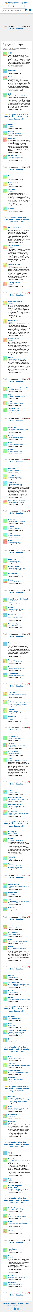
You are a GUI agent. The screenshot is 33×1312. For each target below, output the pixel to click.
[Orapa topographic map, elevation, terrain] (5, 542)
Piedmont (13, 745)
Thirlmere (11, 660)
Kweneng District (14, 264)
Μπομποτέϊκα (12, 811)
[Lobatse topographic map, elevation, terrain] (5, 209)
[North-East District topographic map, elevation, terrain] (5, 234)
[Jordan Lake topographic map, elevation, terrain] (5, 1167)
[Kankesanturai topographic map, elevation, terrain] (5, 675)
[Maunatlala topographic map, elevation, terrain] (5, 489)
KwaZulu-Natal (20, 1098)
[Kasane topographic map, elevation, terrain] (5, 581)
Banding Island (13, 832)
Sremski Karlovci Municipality (18, 599)
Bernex (10, 946)
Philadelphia (12, 155)
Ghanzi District (13, 246)
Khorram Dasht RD (13, 903)
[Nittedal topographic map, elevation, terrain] (5, 977)
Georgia (18, 410)
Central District (13, 339)
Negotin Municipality (13, 696)
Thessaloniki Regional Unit (15, 867)
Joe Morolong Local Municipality (15, 1186)
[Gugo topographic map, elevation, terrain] (5, 396)
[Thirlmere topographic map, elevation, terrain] (5, 661)
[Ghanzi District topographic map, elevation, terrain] (5, 253)
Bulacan (11, 125)
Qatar (10, 1039)
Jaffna (10, 1057)
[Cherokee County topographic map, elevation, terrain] (5, 410)
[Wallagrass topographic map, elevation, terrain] (5, 1065)
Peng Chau (11, 991)
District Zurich (23, 96)
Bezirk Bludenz (23, 941)
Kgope (10, 533)
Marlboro (11, 998)
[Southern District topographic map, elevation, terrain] (5, 327)
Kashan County (25, 901)
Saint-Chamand (13, 982)
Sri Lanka (10, 609)
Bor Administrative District (19, 694)
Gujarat (13, 429)
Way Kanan (23, 1277)
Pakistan (10, 738)
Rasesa (10, 436)
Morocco (10, 1108)
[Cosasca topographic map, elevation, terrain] (5, 746)
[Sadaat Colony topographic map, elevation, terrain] (5, 738)
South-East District (19, 359)
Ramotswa (11, 520)
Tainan (14, 1025)
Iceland (10, 1251)
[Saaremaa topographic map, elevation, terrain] (5, 1128)
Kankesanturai (13, 674)
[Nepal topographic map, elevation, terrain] (5, 83)
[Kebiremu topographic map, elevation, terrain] (5, 711)
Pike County (23, 1210)
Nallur (10, 667)
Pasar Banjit (12, 1276)
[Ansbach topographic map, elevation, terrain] (5, 1231)
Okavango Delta (13, 566)
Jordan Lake (12, 1159)
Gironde (26, 1072)
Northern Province (19, 668)
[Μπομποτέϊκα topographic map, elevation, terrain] (5, 813)
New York (18, 999)
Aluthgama (12, 716)
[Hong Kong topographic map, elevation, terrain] (5, 71)
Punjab (15, 738)
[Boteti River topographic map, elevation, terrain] (5, 561)
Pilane (10, 443)
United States (11, 157)
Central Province (18, 609)
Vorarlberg (15, 941)
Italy (9, 745)
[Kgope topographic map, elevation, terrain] (5, 535)
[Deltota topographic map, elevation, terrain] (5, 609)
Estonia (10, 1123)
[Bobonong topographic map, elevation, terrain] (5, 470)
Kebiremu (11, 709)
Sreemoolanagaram (15, 804)
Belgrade (11, 131)
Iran (9, 901)
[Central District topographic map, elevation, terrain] (5, 346)
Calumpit (22, 396)
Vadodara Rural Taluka (23, 429)
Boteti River (12, 559)
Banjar (26, 799)
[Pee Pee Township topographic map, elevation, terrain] (5, 1209)
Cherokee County (14, 408)
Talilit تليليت (21, 1109)
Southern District (14, 320)
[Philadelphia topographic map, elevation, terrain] (5, 158)
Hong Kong (12, 70)
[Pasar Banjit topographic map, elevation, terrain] (5, 1277)
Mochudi (11, 449)
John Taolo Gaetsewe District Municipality (18, 1190)
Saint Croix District (18, 617)
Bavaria (16, 1232)
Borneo (10, 1256)
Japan (9, 1018)
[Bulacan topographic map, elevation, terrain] (5, 126)
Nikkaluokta (12, 1283)
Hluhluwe (11, 1096)
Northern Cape (20, 1189)
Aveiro (15, 927)
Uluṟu (10, 1179)
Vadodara (10, 431)
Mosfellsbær (12, 1249)
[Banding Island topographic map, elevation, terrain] (5, 833)
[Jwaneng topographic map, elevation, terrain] (5, 177)
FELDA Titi (11, 857)
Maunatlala (12, 482)
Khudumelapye (13, 573)
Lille (9, 1215)
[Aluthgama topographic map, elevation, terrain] (5, 718)
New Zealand (11, 894)
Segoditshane (13, 752)
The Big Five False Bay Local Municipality (19, 1100)
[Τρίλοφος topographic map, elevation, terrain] (5, 703)
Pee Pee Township (14, 1208)
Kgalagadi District (19, 502)
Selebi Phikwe (13, 183)
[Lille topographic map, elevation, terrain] (5, 1216)
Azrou (10, 1106)
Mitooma (15, 711)
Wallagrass (12, 1064)
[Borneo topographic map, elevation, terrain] (5, 1264)
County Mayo (16, 934)
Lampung (16, 1277)
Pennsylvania (19, 157)
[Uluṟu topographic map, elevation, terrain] (5, 1180)
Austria (10, 941)
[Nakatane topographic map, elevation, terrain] (5, 1018)
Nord (24, 1216)
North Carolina (20, 1161)
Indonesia (10, 799)
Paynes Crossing (14, 1077)
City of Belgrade (16, 133)
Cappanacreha (13, 933)
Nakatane (11, 1017)
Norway (10, 977)
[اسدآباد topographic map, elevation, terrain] (5, 902)
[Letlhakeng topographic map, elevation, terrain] (5, 477)
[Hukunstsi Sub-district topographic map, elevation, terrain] (5, 502)
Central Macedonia (18, 703)
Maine (17, 1065)
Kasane (10, 580)
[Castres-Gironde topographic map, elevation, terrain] (5, 1072)
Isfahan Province (15, 901)
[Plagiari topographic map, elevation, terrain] (5, 866)
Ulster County (26, 999)
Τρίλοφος (11, 701)
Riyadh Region (19, 840)
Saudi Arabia (11, 840)
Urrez (10, 1222)
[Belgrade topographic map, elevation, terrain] (5, 133)
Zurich (10, 94)
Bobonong (11, 468)
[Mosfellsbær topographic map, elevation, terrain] (5, 1250)
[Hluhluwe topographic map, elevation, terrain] (5, 1100)
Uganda (10, 711)
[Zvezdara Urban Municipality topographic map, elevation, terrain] (5, 389)
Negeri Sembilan (18, 859)
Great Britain (12, 1114)
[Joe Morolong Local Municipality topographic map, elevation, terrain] (5, 1189)
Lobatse (11, 208)
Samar (10, 1152)
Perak (15, 833)
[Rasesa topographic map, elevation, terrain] (5, 437)
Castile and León (16, 1223)
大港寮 (10, 1024)
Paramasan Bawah (14, 797)
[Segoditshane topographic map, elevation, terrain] (5, 753)
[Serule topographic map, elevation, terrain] (5, 767)
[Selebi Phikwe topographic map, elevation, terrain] (5, 184)
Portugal (10, 927)
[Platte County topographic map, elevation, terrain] (5, 625)
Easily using (16, 117)
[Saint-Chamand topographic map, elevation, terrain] (5, 985)
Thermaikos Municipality (17, 1031)
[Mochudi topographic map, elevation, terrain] (5, 451)
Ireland (9, 934)
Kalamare (11, 527)
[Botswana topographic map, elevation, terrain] (5, 145)
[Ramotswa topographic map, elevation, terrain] (5, 521)
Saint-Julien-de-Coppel (20, 986)
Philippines (11, 126)
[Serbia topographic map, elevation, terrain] (5, 59)
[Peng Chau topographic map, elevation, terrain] (5, 992)
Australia (10, 662)
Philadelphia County (13, 159)
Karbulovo (11, 693)
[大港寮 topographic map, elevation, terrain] (5, 1025)
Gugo (10, 395)
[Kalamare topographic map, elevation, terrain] (5, 528)
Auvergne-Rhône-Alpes (19, 948)
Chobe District (18, 582)
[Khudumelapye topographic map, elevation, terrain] (5, 574)
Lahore (20, 738)
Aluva (17, 806)
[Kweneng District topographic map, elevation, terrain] (5, 271)
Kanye (10, 402)
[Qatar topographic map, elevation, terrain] (5, 1040)
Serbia (10, 53)
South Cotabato (19, 886)
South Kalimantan (19, 799)
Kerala (13, 806)
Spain (9, 1223)
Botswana (11, 138)
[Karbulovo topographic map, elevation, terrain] (5, 695)
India (9, 429)
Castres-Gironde (14, 1071)
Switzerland (11, 96)
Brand (10, 940)
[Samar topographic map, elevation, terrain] (5, 1153)
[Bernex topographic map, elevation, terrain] (5, 953)
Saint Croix (12, 614)
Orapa (10, 540)
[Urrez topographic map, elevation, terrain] (5, 1224)
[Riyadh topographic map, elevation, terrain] (5, 846)
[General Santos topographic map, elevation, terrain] (5, 886)
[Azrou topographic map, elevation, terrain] (5, 1108)
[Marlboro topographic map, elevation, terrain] (5, 999)
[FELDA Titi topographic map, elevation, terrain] (5, 858)
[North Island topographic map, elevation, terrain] (5, 894)
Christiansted (11, 619)
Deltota (10, 607)
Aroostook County (25, 1065)
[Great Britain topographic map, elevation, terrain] (5, 1116)
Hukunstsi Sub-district (16, 501)
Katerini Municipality (21, 704)
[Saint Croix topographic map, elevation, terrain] (5, 617)
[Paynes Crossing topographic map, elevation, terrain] (5, 1079)
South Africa (11, 1098)
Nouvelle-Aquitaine (18, 1072)
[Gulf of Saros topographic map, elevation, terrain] (5, 909)
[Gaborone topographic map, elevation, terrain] (5, 197)
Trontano (14, 746)
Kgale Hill (11, 791)
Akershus (15, 977)
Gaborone (11, 190)
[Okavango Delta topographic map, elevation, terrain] (5, 568)
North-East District (15, 227)
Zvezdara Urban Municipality (18, 388)
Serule (10, 759)
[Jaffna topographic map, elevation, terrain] (5, 1058)
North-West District (15, 302)
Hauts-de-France (17, 1216)
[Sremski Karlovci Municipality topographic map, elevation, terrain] (5, 601)
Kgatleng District (14, 283)
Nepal (10, 77)
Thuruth (22, 806)
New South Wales (18, 662)
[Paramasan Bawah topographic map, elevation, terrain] (5, 799)
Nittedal (11, 976)
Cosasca (11, 743)
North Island (12, 893)
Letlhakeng (12, 475)
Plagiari (10, 864)
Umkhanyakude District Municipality (17, 1100)
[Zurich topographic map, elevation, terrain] (5, 101)
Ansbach (11, 1230)
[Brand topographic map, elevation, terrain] (5, 941)
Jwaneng (11, 176)
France (10, 948)
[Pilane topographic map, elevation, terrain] (5, 444)
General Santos (13, 884)
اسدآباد (10, 899)
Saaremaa (11, 1121)
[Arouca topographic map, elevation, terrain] (5, 927)
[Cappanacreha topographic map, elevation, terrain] (5, 934)
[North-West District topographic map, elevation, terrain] (5, 309)
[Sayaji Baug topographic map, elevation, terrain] (5, 430)
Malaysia (10, 833)
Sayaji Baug (12, 427)
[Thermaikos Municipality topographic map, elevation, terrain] (5, 1033)
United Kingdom (12, 1116)
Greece (10, 703)
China (9, 72)
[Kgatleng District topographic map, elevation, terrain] (5, 284)
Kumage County (16, 1018)
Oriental (16, 1108)
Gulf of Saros (12, 908)
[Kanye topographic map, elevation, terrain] (5, 403)
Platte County (13, 624)
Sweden (10, 1284)
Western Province (18, 718)
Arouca (10, 926)
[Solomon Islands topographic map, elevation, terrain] (5, 649)
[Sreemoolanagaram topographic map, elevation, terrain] (5, 806)
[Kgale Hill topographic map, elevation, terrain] (5, 792)
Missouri (18, 625)
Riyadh (10, 839)
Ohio (17, 1210)
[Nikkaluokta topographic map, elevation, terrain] (5, 1284)
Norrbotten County (18, 1284)
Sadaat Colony (13, 737)
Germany (10, 1232)
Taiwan (10, 1025)
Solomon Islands (14, 643)
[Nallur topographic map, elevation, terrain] (5, 668)
